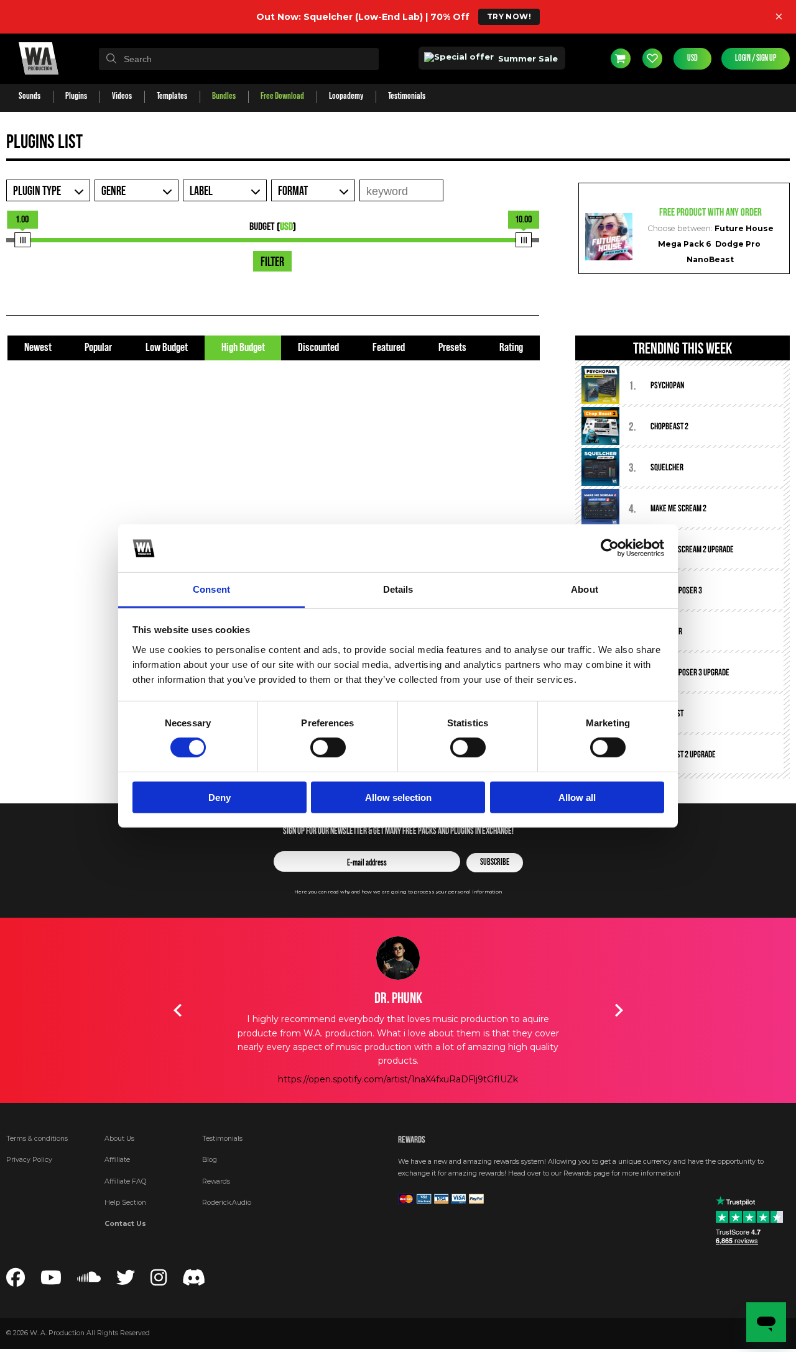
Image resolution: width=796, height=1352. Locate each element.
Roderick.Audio (226, 1203)
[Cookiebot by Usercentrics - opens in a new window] (609, 548)
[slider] (22, 239)
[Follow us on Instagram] (158, 1281)
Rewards (216, 1181)
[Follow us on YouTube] (51, 1281)
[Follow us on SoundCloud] (89, 1281)
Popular (98, 348)
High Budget (243, 348)
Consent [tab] (211, 589)
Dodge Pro (738, 244)
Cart (621, 58)
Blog (209, 1160)
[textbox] (239, 59)
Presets (452, 348)
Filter (272, 262)
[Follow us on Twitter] (125, 1281)
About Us (119, 1139)
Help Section (125, 1203)
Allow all (577, 797)
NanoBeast (710, 259)
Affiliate (117, 1160)
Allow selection (398, 797)
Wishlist (652, 58)
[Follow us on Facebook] (15, 1281)
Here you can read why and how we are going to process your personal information (398, 892)
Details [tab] (398, 589)
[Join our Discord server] (194, 1281)
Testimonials (222, 1139)
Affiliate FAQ (125, 1181)
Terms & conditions (37, 1139)
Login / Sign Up (755, 58)
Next (619, 1010)
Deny (219, 797)
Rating (511, 348)
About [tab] (584, 589)
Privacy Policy (29, 1160)
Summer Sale (527, 58)
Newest (38, 348)
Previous (177, 1010)
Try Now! (509, 16)
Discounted (318, 348)
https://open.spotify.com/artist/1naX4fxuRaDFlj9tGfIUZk (398, 1079)
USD (692, 58)
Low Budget (167, 348)
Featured (389, 348)
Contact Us (125, 1224)
